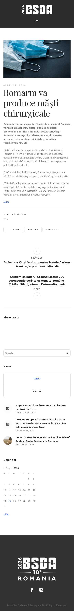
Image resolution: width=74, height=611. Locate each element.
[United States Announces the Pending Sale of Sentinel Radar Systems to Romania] (7, 440)
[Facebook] (32, 590)
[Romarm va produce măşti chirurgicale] (37, 58)
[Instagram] (41, 590)
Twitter (33, 229)
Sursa (6, 201)
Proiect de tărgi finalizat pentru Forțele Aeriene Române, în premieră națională (37, 264)
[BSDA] (37, 9)
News (23, 214)
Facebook (13, 229)
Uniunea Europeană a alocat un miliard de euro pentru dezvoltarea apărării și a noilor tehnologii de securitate (40, 423)
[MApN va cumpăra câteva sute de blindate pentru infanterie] (7, 408)
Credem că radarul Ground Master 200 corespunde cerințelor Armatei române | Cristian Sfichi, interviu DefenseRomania (37, 280)
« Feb (6, 514)
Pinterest (52, 229)
